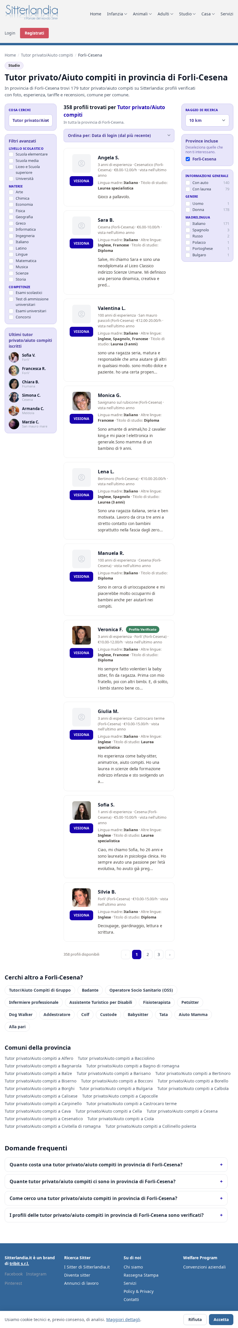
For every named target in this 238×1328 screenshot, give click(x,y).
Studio (185, 14)
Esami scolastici (29, 292)
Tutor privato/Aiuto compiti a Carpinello (43, 1103)
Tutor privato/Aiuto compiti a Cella (108, 1111)
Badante (90, 990)
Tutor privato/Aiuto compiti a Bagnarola (43, 1066)
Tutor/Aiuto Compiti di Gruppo (40, 990)
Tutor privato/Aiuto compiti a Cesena (182, 1111)
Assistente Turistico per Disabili (100, 1002)
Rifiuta (195, 1319)
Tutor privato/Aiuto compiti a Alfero (39, 1058)
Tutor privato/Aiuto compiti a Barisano (114, 1073)
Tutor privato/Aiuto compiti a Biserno (40, 1081)
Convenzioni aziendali (204, 1267)
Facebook (14, 1274)
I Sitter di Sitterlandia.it (87, 1267)
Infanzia (115, 14)
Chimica (22, 198)
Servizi (227, 14)
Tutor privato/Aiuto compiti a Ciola (120, 1118)
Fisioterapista (156, 1002)
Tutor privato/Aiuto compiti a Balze (38, 1073)
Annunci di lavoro (81, 1283)
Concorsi (23, 317)
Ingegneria (25, 235)
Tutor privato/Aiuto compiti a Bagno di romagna (132, 1066)
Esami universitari (31, 310)
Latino (21, 248)
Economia (24, 204)
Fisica (20, 210)
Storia (21, 279)
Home (95, 14)
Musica (22, 266)
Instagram (36, 1274)
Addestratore (57, 1014)
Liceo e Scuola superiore (28, 169)
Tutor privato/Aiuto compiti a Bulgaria (116, 1088)
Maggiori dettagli (123, 1319)
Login (10, 33)
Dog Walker (21, 1014)
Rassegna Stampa (141, 1275)
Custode (108, 1014)
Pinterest (13, 1283)
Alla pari (17, 1026)
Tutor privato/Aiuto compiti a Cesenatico (44, 1118)
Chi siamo (133, 1267)
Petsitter (190, 1002)
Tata (163, 1014)
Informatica (26, 229)
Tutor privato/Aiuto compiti (47, 55)
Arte (19, 191)
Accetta (221, 1319)
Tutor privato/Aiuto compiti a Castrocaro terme (131, 1103)
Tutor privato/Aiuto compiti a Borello (193, 1081)
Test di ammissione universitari (32, 301)
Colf (85, 1014)
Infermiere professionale (33, 1002)
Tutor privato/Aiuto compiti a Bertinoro (192, 1073)
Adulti (163, 14)
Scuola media (27, 160)
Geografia (24, 216)
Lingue (22, 254)
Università (24, 178)
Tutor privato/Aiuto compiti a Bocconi (117, 1081)
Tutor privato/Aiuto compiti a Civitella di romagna (53, 1126)
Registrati (34, 33)
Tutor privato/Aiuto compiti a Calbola (193, 1088)
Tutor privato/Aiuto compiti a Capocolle (120, 1096)
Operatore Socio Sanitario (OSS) (141, 990)
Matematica (26, 260)
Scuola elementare (32, 154)
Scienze (22, 273)
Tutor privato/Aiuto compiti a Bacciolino (116, 1058)
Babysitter (138, 1014)
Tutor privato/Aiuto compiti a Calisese (41, 1096)
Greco (21, 223)
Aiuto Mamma (193, 1014)
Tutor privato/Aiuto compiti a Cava (38, 1111)
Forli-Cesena (204, 159)
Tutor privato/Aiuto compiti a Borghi (40, 1088)
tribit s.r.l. (19, 1263)
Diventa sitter (77, 1275)
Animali (140, 14)
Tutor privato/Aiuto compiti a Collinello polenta (150, 1126)
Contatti (131, 1299)
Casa (206, 14)
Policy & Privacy (139, 1291)
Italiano (22, 241)
